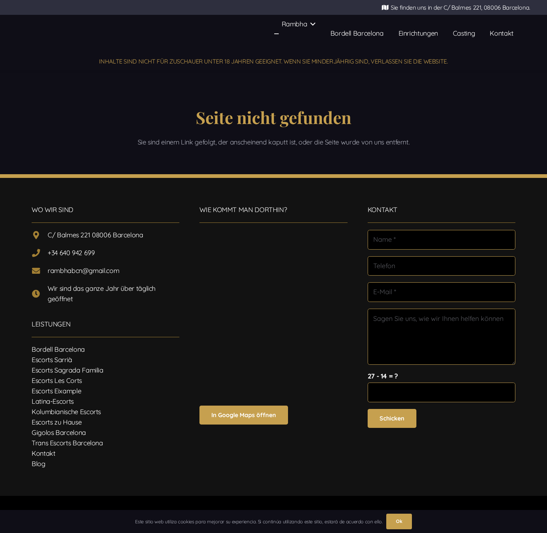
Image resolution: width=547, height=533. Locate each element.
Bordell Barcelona (58, 349)
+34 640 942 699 (71, 252)
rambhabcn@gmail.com (83, 270)
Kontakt (43, 453)
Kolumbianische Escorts (66, 411)
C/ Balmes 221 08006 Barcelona (95, 235)
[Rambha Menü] (276, 33)
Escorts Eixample (56, 391)
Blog (38, 463)
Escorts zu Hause (56, 422)
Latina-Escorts (53, 401)
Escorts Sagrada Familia (67, 370)
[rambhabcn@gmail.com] (40, 271)
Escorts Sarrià (52, 359)
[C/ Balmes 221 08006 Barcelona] (40, 235)
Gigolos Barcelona (59, 432)
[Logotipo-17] (128, 33)
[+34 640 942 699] (40, 253)
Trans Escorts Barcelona (67, 443)
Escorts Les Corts (57, 380)
